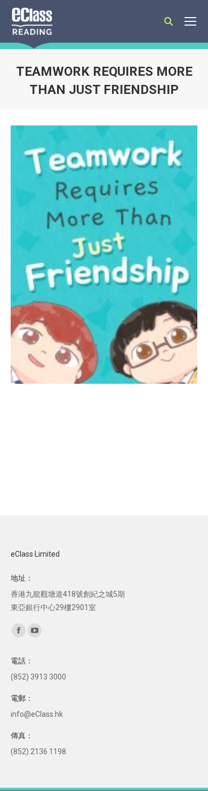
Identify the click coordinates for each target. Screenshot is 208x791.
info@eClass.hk (37, 714)
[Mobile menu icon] (190, 21)
